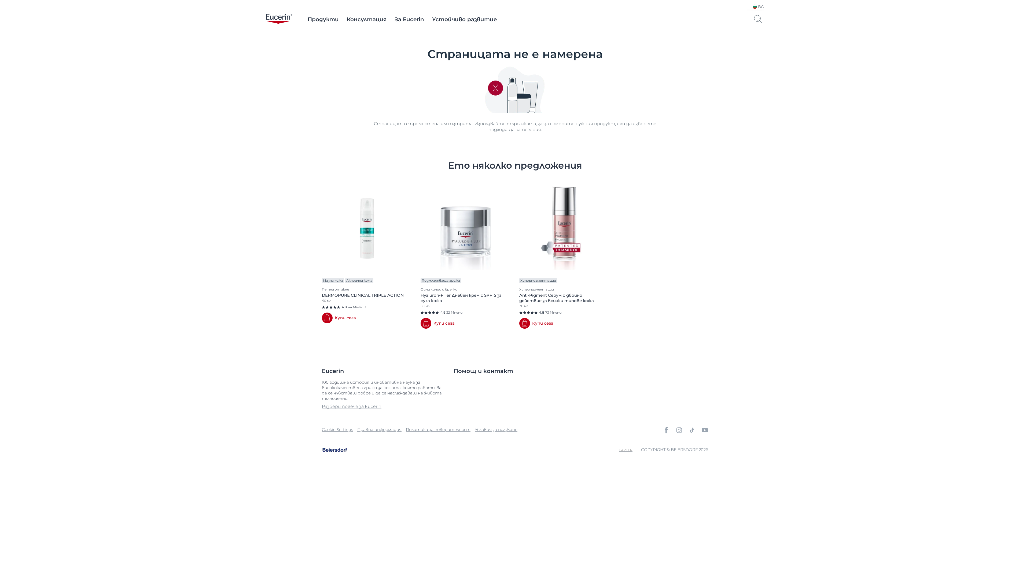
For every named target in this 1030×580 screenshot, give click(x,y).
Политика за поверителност (438, 429)
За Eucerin (409, 19)
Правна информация (379, 429)
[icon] (666, 430)
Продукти (323, 19)
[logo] (279, 19)
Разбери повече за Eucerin (351, 406)
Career (625, 450)
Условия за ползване (496, 429)
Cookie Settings (337, 429)
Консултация (367, 19)
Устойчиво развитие (464, 19)
